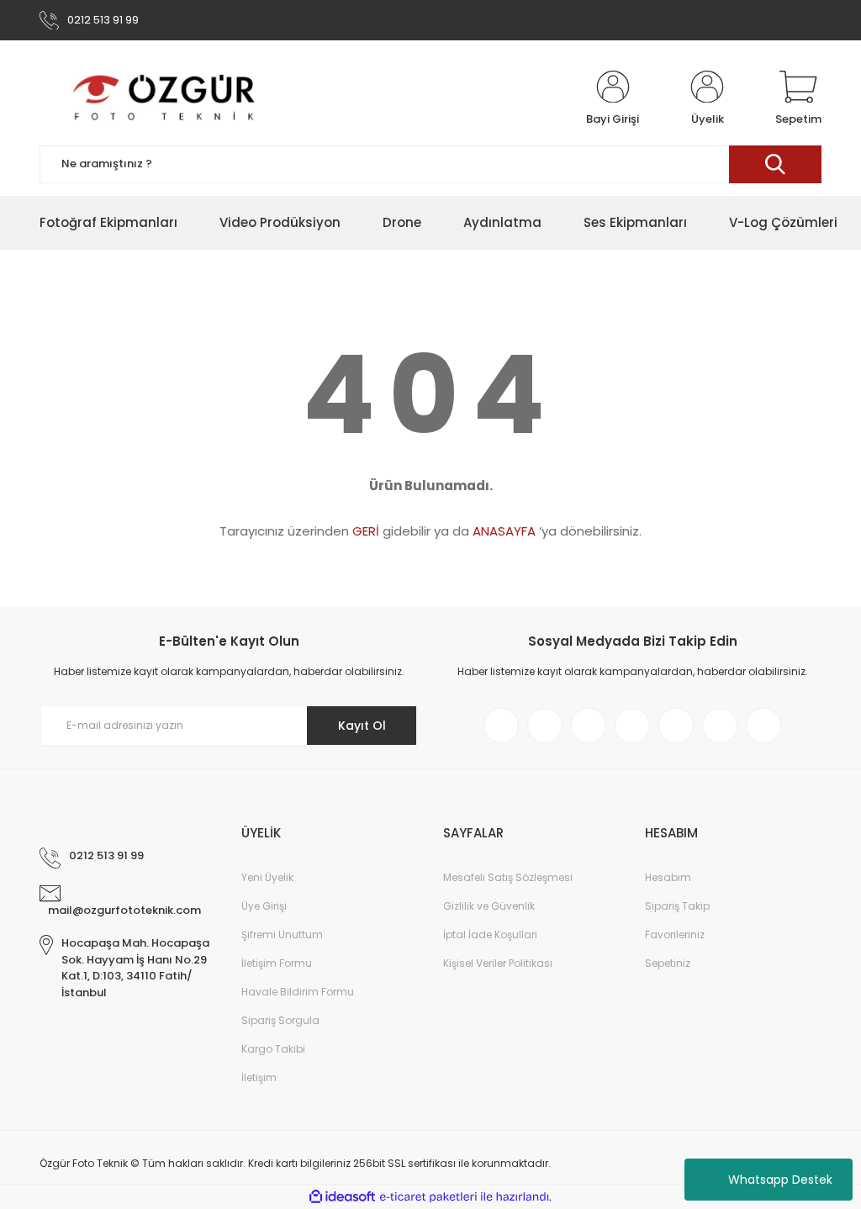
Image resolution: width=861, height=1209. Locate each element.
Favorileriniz (675, 934)
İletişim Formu (276, 963)
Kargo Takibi (273, 1049)
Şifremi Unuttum (282, 934)
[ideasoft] (342, 1197)
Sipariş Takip (677, 906)
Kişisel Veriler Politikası (497, 963)
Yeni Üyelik (267, 877)
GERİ (365, 531)
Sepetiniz (667, 963)
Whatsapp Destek (780, 1179)
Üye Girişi (264, 906)
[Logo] (165, 99)
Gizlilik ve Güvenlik (489, 906)
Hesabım (668, 877)
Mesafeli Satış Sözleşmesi (508, 877)
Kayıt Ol (362, 725)
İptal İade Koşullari (490, 934)
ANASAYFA (504, 531)
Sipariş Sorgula (280, 1020)
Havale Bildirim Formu (297, 992)
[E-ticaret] (428, 1197)
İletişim (259, 1077)
